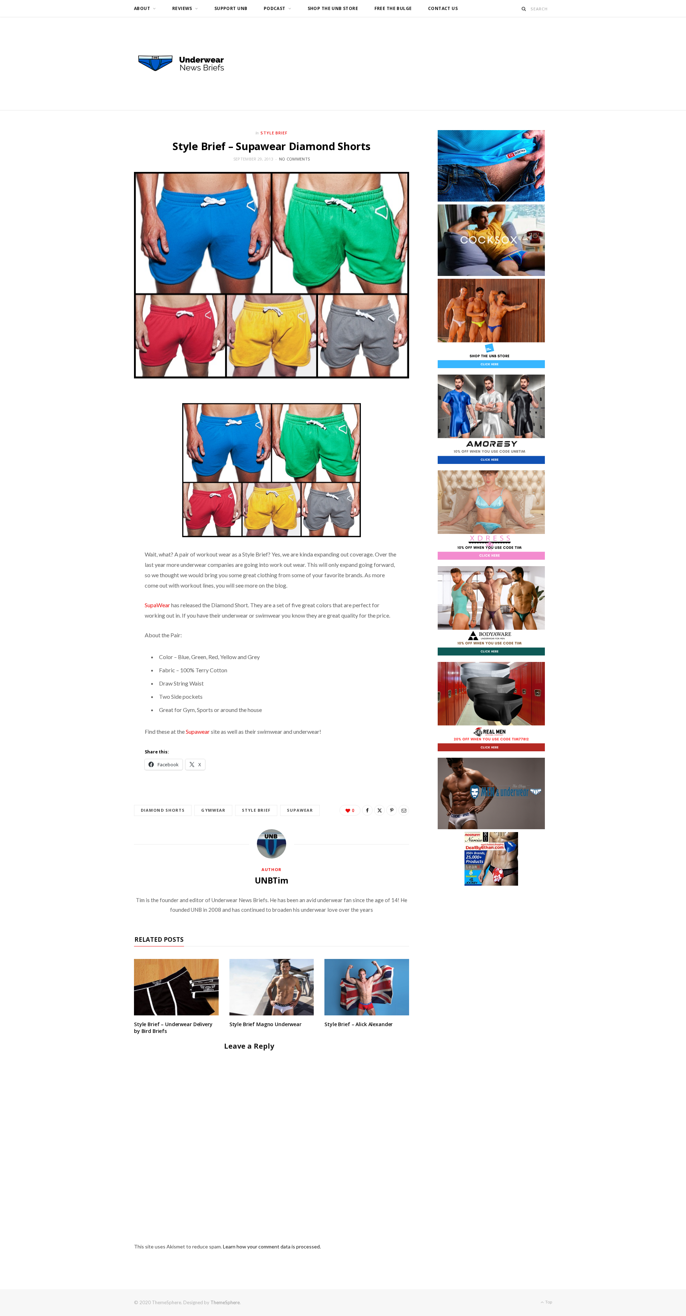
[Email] (403, 810)
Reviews (182, 8)
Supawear (198, 731)
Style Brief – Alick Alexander (358, 1024)
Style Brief (274, 132)
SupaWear (157, 605)
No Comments (294, 159)
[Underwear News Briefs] (187, 63)
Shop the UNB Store (333, 8)
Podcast (274, 8)
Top (548, 1302)
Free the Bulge (393, 8)
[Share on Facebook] (367, 810)
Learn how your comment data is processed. (272, 1246)
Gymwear (213, 810)
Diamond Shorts (163, 810)
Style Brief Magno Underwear (265, 1024)
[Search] (524, 8)
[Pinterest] (391, 810)
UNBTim (271, 880)
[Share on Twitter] (379, 810)
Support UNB (231, 8)
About (142, 8)
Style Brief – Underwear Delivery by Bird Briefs (173, 1027)
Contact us (443, 8)
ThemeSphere (225, 1302)
